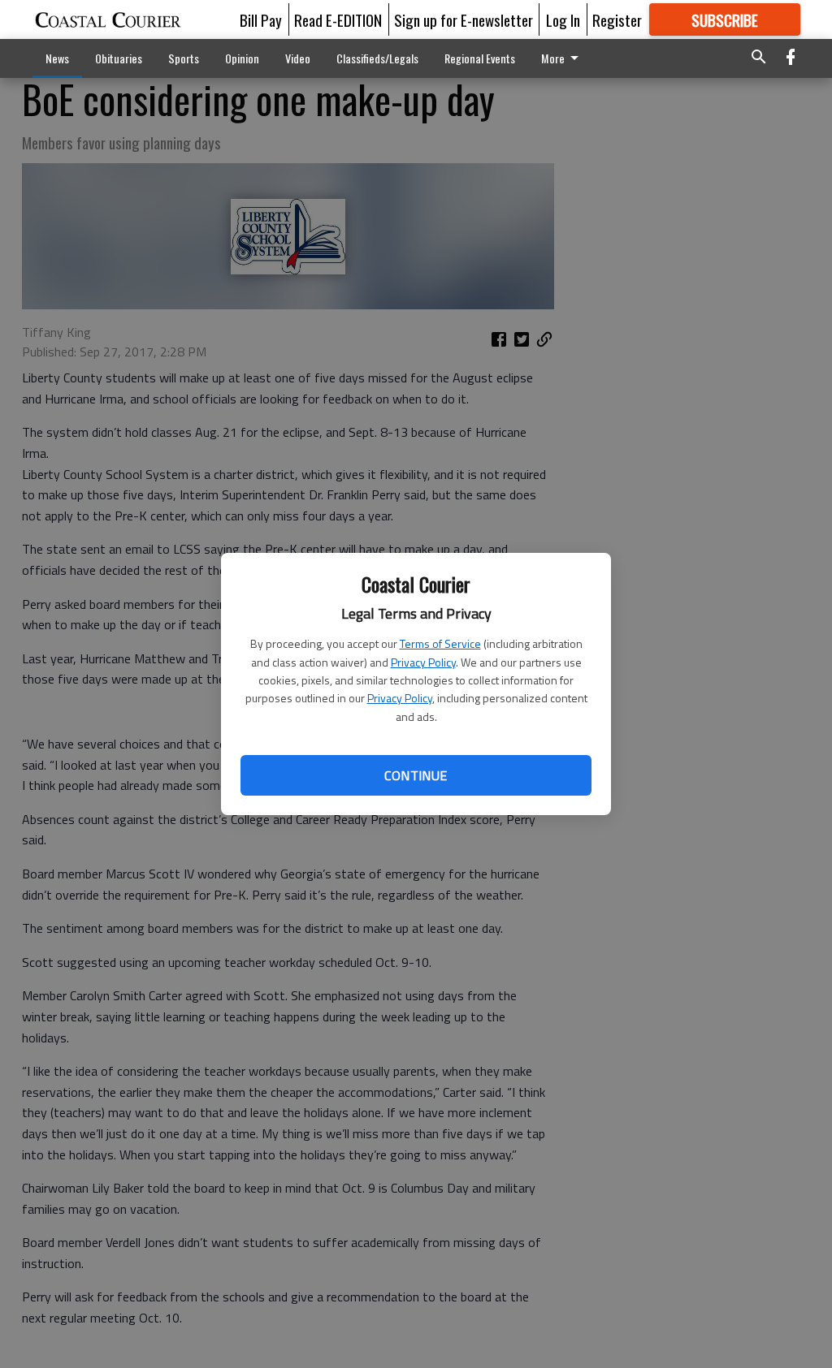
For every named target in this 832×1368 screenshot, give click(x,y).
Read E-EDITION (338, 19)
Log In (563, 19)
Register (617, 19)
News (57, 58)
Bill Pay (261, 19)
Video (297, 58)
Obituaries (118, 58)
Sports (183, 58)
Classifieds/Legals (377, 58)
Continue (415, 775)
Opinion (242, 58)
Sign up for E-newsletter (463, 19)
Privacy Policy (423, 662)
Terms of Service (440, 643)
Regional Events (479, 58)
